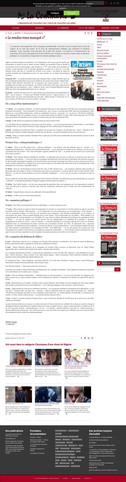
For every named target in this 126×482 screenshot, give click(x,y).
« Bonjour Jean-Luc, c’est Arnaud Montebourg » (18, 366)
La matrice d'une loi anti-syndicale (98, 440)
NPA (98, 95)
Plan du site (88, 478)
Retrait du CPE (93, 467)
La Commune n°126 (109, 233)
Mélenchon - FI (102, 42)
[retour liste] (89, 33)
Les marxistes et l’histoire (37, 453)
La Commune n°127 (109, 203)
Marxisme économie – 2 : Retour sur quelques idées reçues (39, 441)
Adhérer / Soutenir (110, 28)
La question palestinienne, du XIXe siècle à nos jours (13, 435)
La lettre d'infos (86, 28)
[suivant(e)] (92, 33)
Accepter (71, 13)
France (99, 44)
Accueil (15, 28)
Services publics (103, 53)
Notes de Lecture (103, 92)
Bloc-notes (70, 442)
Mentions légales (76, 478)
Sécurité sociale (103, 50)
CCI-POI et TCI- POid (104, 39)
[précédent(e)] (86, 33)
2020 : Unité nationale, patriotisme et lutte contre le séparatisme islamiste (75, 367)
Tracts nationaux (60, 442)
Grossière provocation (95, 460)
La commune (63, 28)
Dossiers (100, 80)
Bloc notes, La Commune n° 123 (14, 403)
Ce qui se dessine (69, 403)
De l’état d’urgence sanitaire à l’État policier (47, 366)
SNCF (99, 47)
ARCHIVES (39, 28)
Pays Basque (102, 75)
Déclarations (66, 439)
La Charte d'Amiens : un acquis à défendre (100, 437)
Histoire (100, 83)
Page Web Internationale (106, 98)
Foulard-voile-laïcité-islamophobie (104, 57)
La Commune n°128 (109, 174)
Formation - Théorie (35, 437)
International (101, 86)
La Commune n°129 (109, 145)
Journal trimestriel (73, 431)
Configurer (55, 13)
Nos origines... (93, 442)
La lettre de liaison (77, 439)
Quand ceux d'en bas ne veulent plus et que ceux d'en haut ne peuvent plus (47, 404)
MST (98, 89)
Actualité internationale (105, 69)
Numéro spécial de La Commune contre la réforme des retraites (14, 442)
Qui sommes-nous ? (61, 431)
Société (100, 61)
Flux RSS (65, 478)
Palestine (100, 72)
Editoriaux (58, 439)
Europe (99, 78)
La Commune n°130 (109, 115)
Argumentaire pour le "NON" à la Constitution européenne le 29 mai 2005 (101, 464)
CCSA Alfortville (103, 100)
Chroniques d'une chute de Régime (107, 65)
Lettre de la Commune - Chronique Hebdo (67, 436)
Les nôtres (58, 433)
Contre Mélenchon (10, 438)
